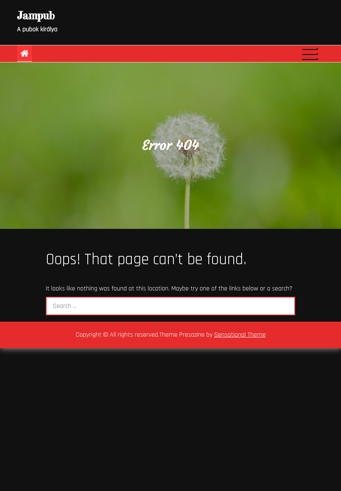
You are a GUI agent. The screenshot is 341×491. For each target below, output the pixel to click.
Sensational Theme (240, 334)
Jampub (36, 15)
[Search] (286, 306)
